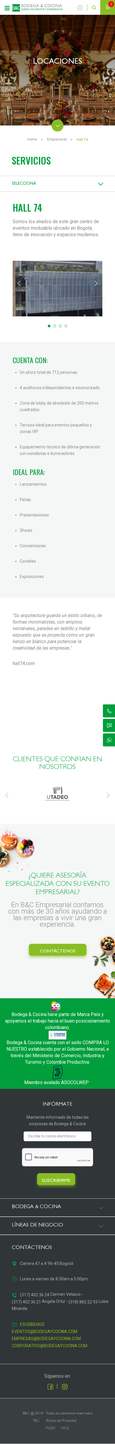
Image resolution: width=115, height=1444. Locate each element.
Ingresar (81, 7)
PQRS (50, 1428)
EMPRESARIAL (57, 139)
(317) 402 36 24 (34, 1294)
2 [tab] (54, 326)
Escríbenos (32, 1324)
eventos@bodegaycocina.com (44, 1331)
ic (109, 710)
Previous (19, 282)
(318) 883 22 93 (83, 1302)
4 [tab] (66, 326)
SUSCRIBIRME (56, 1181)
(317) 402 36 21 (26, 1302)
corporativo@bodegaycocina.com (49, 1345)
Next (96, 282)
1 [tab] (49, 326)
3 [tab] (60, 326)
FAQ (65, 1428)
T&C (36, 1421)
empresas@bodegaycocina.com (46, 1338)
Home (32, 139)
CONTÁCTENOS (57, 951)
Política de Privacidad (61, 1421)
